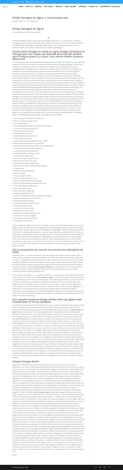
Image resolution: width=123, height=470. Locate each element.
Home (21, 6)
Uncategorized (33, 21)
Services (38, 6)
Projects (59, 6)
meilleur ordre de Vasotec (41, 376)
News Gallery (70, 6)
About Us (29, 6)
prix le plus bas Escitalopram (52, 305)
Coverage (82, 6)
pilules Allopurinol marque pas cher (64, 62)
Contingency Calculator (110, 6)
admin (16, 21)
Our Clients (48, 6)
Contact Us (93, 6)
